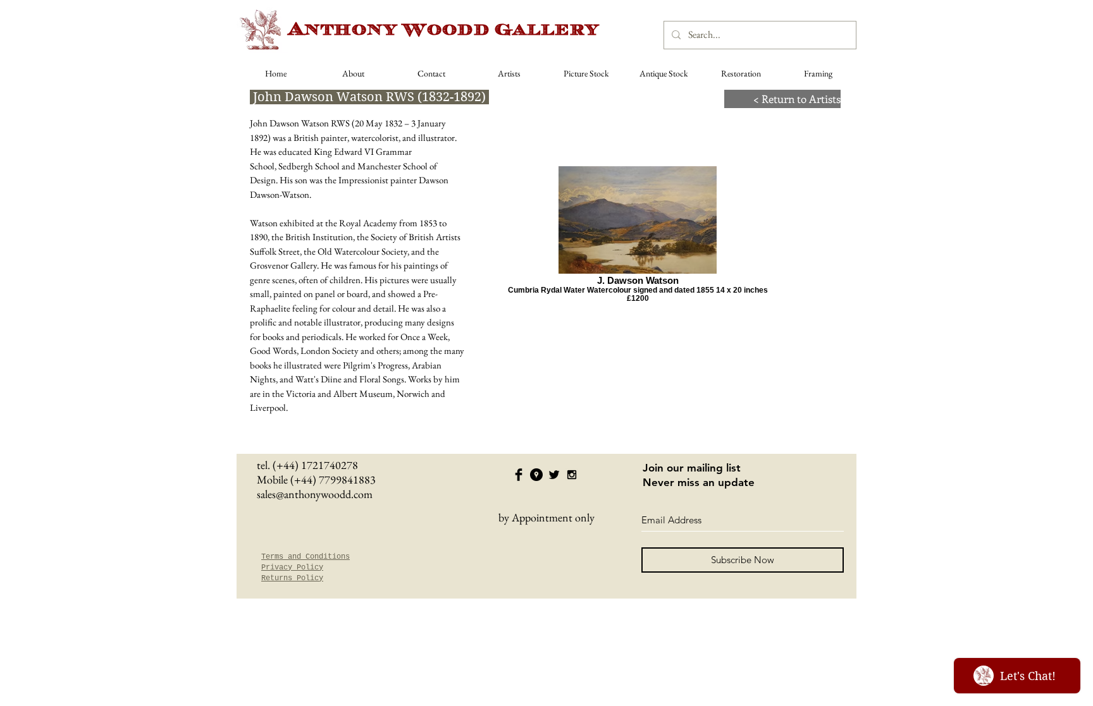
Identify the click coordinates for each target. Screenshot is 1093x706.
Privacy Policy (292, 567)
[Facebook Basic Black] (518, 474)
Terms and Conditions (305, 556)
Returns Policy (292, 578)
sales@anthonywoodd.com (315, 494)
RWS (340, 123)
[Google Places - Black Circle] (536, 474)
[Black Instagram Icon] (571, 474)
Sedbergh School (309, 166)
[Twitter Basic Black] (554, 474)
